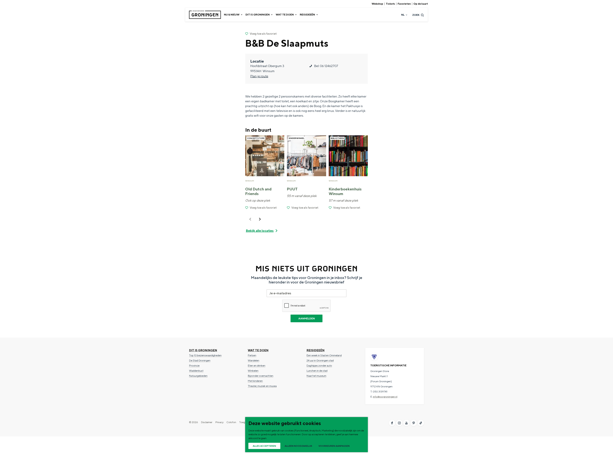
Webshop (377, 4)
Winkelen (253, 370)
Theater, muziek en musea (262, 386)
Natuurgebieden (198, 375)
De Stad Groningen (199, 360)
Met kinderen (255, 380)
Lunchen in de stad (316, 370)
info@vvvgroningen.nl (385, 396)
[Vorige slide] (250, 219)
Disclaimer (206, 422)
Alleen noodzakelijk (298, 446)
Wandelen (253, 360)
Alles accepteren (264, 446)
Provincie (194, 365)
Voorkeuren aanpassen (334, 446)
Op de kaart (420, 4)
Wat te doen (258, 350)
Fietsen (252, 355)
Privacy (219, 422)
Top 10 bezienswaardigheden (205, 355)
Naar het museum (316, 375)
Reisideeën (315, 350)
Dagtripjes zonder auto (319, 365)
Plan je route (259, 76)
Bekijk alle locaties (260, 230)
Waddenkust (196, 370)
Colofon (231, 422)
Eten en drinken (256, 365)
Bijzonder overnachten (260, 375)
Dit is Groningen (203, 350)
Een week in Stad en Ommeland (324, 355)
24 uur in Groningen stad (320, 360)
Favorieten (404, 4)
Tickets (390, 4)
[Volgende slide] (260, 219)
